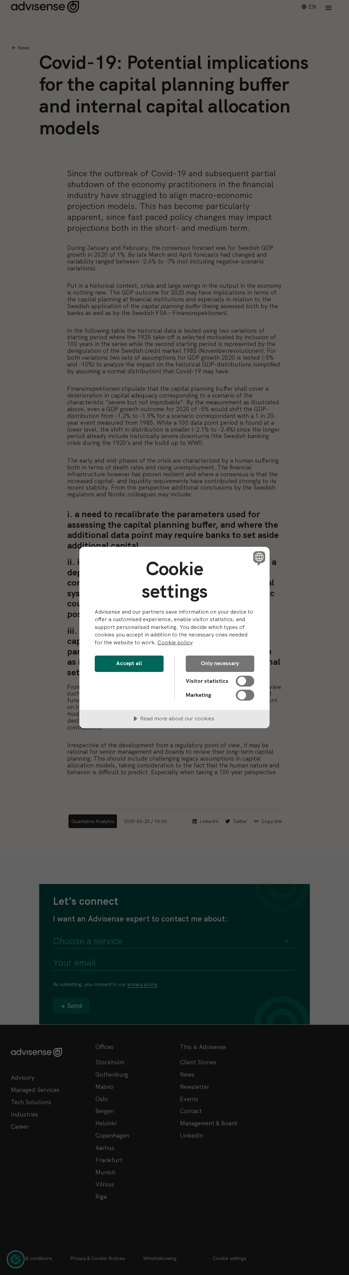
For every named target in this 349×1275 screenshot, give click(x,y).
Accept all (129, 663)
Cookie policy (175, 642)
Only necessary (220, 663)
